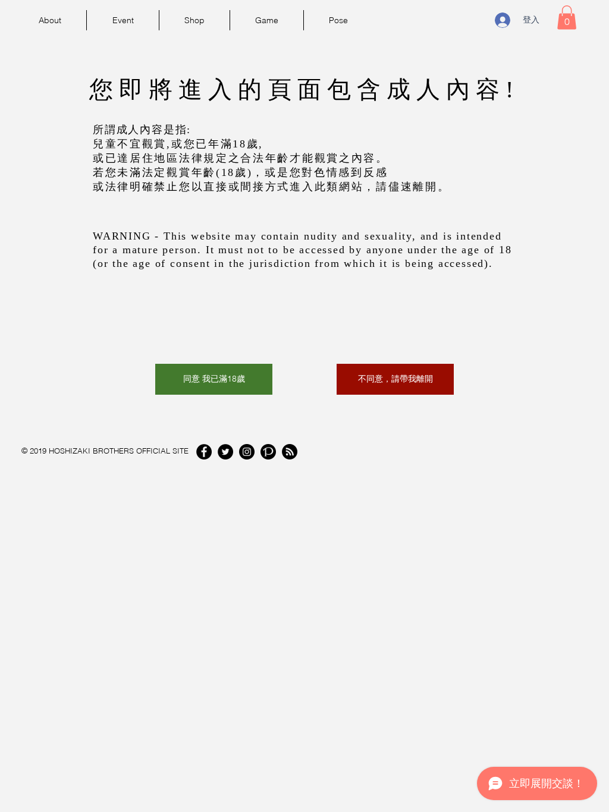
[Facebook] (204, 451)
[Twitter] (225, 451)
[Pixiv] (268, 451)
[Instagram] (247, 451)
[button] (567, 17)
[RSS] (289, 451)
